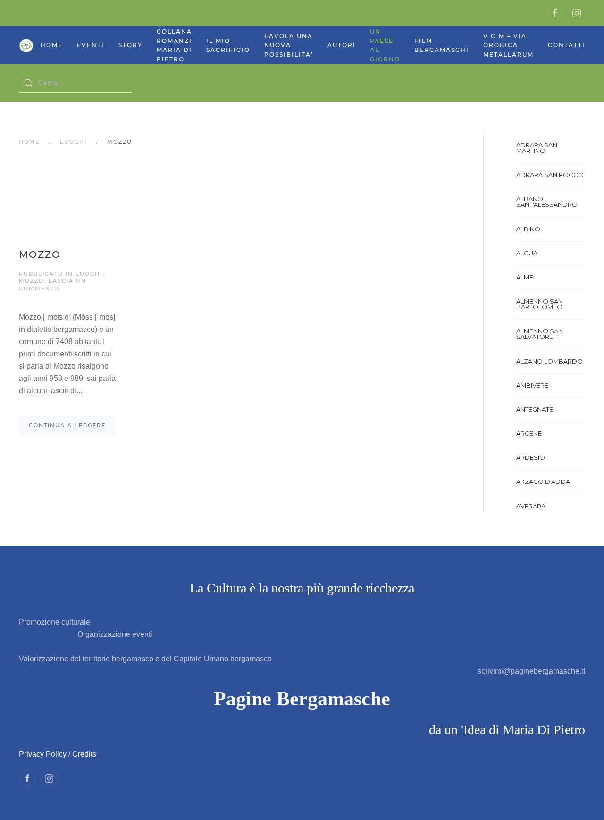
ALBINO (528, 229)
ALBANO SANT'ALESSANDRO (547, 201)
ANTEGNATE (534, 409)
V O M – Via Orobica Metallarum (508, 45)
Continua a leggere (67, 425)
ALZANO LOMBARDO (549, 361)
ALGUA (526, 253)
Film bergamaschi (441, 45)
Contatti (566, 45)
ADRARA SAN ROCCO (550, 174)
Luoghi (73, 141)
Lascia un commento (52, 284)
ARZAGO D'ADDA (543, 481)
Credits (84, 754)
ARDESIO (530, 457)
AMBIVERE (532, 385)
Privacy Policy (43, 754)
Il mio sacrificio (228, 45)
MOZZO (40, 254)
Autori (341, 45)
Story (130, 45)
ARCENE (529, 433)
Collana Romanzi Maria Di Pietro (174, 45)
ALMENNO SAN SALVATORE (539, 333)
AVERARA (530, 506)
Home (52, 45)
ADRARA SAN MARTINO (536, 147)
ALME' (525, 277)
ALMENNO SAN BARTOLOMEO (539, 304)
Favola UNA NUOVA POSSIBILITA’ (288, 45)
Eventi (90, 45)
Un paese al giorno (385, 45)
